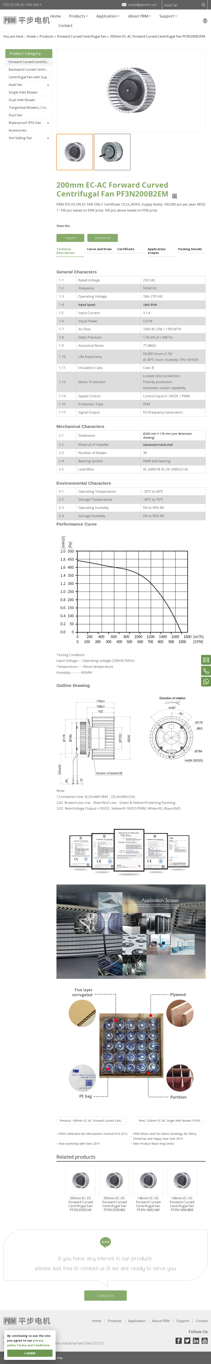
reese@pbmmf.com (142, 4)
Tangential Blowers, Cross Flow (30, 107)
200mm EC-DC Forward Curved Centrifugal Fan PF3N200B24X (80, 1204)
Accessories (18, 130)
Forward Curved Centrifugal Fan (30, 62)
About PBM (161, 1321)
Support (182, 1321)
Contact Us (105, 1295)
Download (102, 238)
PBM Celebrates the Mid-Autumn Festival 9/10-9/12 (93, 1134)
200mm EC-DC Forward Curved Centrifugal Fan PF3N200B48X (114, 1204)
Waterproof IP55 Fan (25, 122)
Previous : (93, 1120)
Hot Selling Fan (20, 138)
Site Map (57, 1358)
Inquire (70, 238)
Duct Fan (15, 115)
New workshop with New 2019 (79, 1144)
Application (136, 1321)
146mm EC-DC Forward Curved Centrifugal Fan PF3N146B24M (148, 1204)
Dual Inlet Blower (22, 100)
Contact (202, 1321)
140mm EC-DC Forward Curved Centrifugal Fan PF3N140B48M (182, 1204)
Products (115, 1321)
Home (96, 1321)
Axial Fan (170, 5)
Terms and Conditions (33, 1345)
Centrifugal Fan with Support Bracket (30, 77)
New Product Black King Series (153, 1144)
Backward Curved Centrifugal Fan (30, 69)
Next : (172, 1120)
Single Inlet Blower (23, 92)
